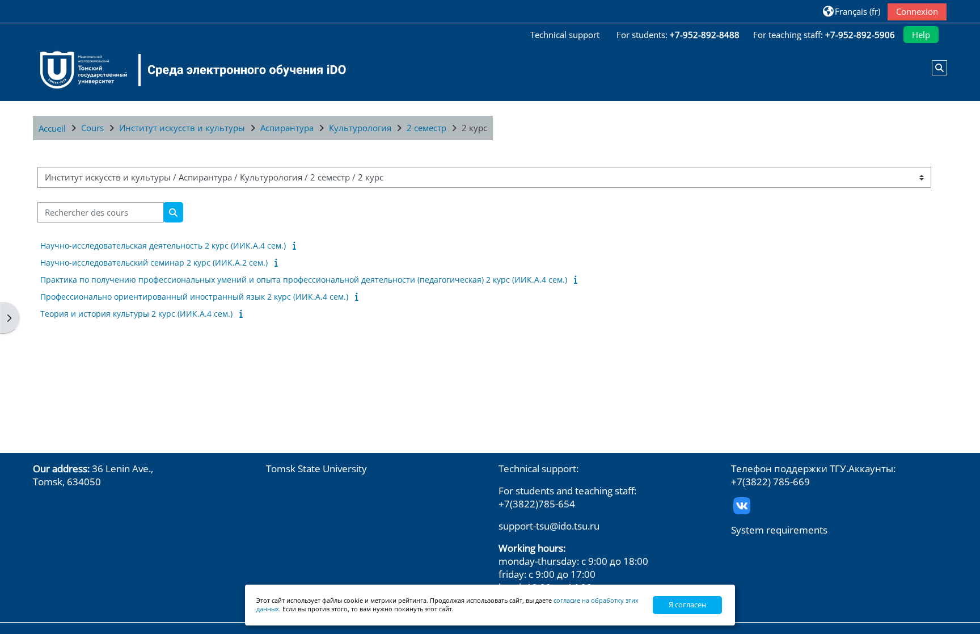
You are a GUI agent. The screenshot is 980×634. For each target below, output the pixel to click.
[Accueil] (186, 69)
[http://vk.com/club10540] (741, 504)
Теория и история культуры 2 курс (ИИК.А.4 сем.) (136, 313)
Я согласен (687, 604)
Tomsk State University (316, 468)
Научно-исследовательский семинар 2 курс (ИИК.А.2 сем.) (154, 262)
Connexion (917, 11)
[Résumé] (296, 245)
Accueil (52, 128)
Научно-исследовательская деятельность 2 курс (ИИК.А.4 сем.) (163, 245)
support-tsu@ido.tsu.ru (549, 525)
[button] (851, 11)
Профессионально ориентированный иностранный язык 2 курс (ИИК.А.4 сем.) (194, 296)
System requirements (779, 529)
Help (921, 34)
